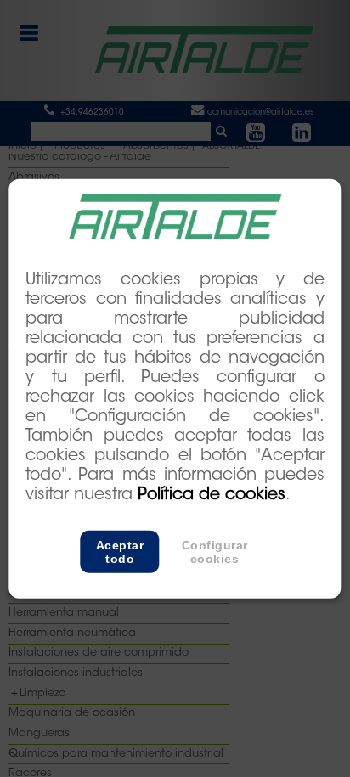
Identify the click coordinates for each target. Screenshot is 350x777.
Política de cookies (211, 495)
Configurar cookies (215, 552)
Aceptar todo (120, 552)
